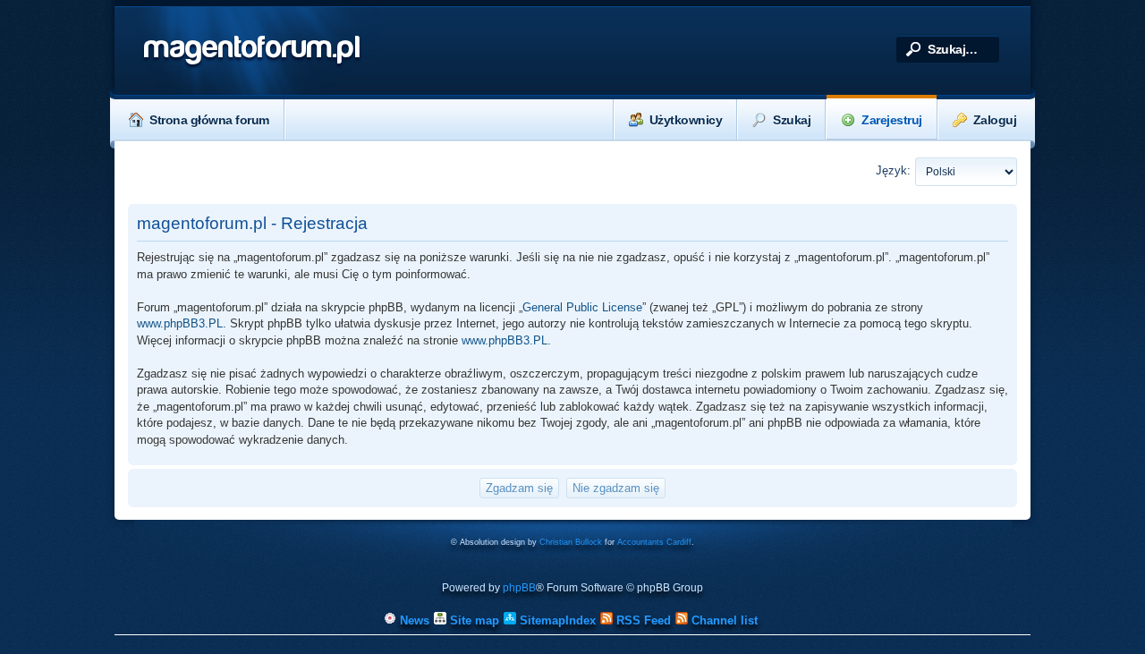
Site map (472, 620)
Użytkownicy (686, 120)
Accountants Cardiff (654, 542)
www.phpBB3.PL (180, 323)
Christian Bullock (570, 542)
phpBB (519, 588)
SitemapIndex (556, 620)
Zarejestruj (891, 120)
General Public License (582, 307)
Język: (893, 170)
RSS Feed (642, 620)
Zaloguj (995, 120)
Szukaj (791, 120)
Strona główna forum (209, 120)
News (412, 620)
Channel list (723, 620)
